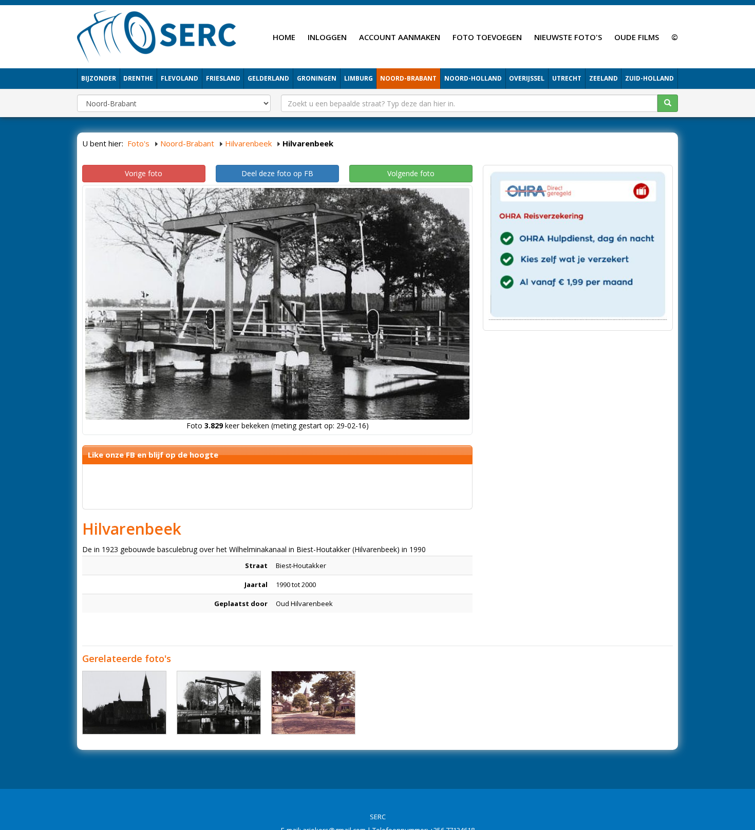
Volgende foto (411, 173)
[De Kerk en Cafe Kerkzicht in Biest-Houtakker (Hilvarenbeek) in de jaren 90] (313, 702)
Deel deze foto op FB (277, 173)
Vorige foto (143, 173)
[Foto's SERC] (157, 35)
